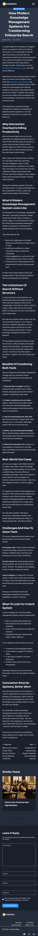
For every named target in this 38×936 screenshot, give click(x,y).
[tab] (15, 818)
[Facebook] (24, 934)
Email (5, 883)
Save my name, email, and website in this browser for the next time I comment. (17, 899)
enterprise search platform (19, 82)
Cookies (30, 923)
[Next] (32, 796)
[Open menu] (33, 4)
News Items (7, 40)
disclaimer (16, 925)
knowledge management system (14, 68)
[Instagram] (34, 934)
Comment (7, 845)
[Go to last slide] (5, 796)
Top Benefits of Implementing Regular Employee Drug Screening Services (29, 752)
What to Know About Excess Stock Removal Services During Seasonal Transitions (9, 752)
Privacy (18, 923)
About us (29, 925)
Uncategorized (19, 9)
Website (6, 893)
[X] (29, 934)
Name (6, 874)
